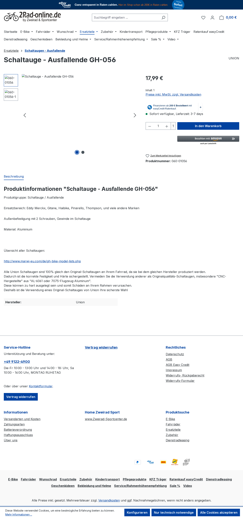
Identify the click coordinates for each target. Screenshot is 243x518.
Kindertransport (107, 479)
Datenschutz (175, 354)
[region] (71, 115)
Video (187, 486)
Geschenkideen (63, 486)
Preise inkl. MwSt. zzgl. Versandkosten (173, 94)
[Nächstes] (135, 115)
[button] (208, 140)
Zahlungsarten (14, 424)
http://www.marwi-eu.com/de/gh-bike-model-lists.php (42, 261)
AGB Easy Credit (177, 365)
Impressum (174, 370)
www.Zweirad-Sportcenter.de (106, 419)
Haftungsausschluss (18, 435)
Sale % (175, 486)
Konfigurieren (137, 512)
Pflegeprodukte (134, 479)
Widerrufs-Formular (180, 381)
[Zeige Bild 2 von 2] (82, 152)
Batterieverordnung (18, 430)
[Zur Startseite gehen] (32, 17)
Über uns (10, 440)
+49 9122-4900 (17, 362)
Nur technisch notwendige (174, 512)
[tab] (14, 176)
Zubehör (172, 435)
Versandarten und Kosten (22, 419)
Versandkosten (109, 500)
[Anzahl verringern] (150, 126)
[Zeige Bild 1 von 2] (76, 152)
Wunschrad (48, 479)
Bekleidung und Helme (94, 486)
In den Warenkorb (208, 126)
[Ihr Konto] (212, 17)
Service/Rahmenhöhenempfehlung (140, 486)
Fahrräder (173, 424)
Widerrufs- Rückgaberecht (185, 375)
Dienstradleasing (177, 440)
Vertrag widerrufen (20, 397)
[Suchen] (163, 17)
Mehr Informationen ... (18, 514)
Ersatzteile (173, 430)
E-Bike (170, 419)
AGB (169, 359)
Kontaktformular (40, 386)
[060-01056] (80, 115)
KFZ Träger (157, 479)
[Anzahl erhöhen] (167, 126)
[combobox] (125, 17)
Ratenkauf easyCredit (186, 479)
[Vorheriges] (25, 115)
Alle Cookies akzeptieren (218, 512)
